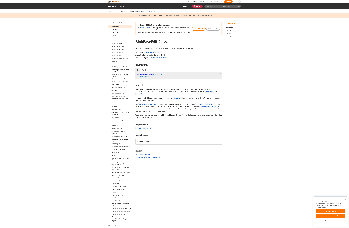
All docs (185, 6)
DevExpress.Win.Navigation (156, 58)
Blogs (210, 1)
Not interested (213, 29)
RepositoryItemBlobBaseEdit (205, 104)
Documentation (204, 1)
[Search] (239, 6)
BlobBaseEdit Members (143, 154)
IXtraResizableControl (143, 128)
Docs (109, 11)
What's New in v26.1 (146, 28)
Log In (235, 1)
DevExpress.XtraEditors (137, 11)
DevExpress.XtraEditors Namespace (147, 157)
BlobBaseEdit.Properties (147, 104)
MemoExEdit (209, 91)
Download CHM (113, 226)
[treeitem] (115, 26)
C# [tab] (138, 70)
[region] (330, 211)
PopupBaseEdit (145, 76)
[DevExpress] (113, 1)
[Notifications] (239, 1)
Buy (189, 1)
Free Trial (228, 1)
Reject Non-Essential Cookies (330, 216)
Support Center (195, 1)
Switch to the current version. (202, 15)
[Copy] (220, 73)
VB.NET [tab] (144, 70)
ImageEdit (139, 94)
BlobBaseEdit (153, 11)
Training (216, 1)
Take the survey (199, 29)
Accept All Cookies (330, 211)
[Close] (345, 199)
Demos (221, 1)
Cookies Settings (330, 221)
